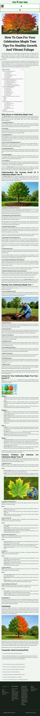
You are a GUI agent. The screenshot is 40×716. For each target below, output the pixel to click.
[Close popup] (37, 350)
